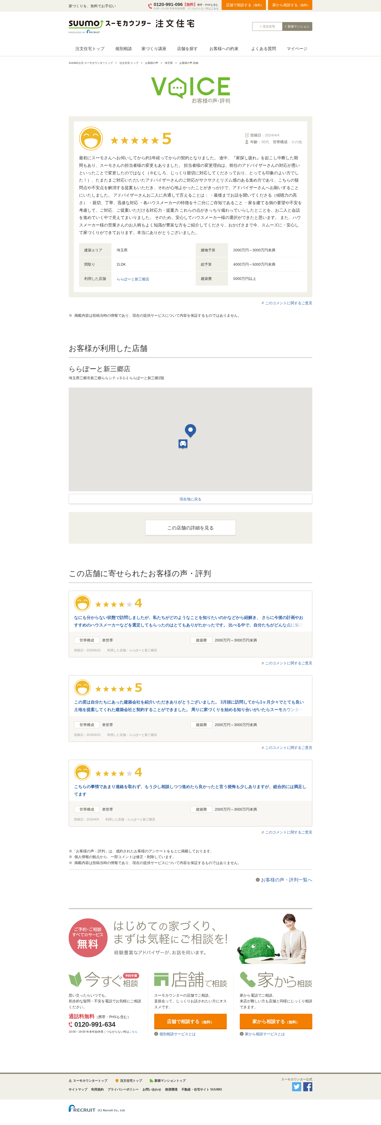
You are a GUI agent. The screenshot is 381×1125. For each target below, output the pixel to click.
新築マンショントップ (170, 1080)
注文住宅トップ (89, 48)
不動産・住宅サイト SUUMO (201, 1089)
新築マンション (298, 26)
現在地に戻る (190, 499)
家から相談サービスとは (265, 1034)
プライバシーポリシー (123, 1089)
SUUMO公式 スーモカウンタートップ (91, 62)
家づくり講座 (154, 48)
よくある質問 (263, 48)
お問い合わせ (152, 1089)
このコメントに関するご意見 (288, 303)
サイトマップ (78, 1089)
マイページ (297, 48)
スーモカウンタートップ (90, 1080)
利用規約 (97, 1089)
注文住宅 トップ (128, 62)
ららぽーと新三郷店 (133, 279)
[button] (190, 431)
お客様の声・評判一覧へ (286, 880)
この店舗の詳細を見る (190, 527)
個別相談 (123, 48)
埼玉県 (169, 62)
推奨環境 (171, 1089)
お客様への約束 (223, 48)
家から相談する (291, 5)
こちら (215, 8)
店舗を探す (187, 48)
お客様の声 (151, 62)
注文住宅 (269, 26)
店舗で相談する (245, 5)
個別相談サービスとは (177, 1034)
